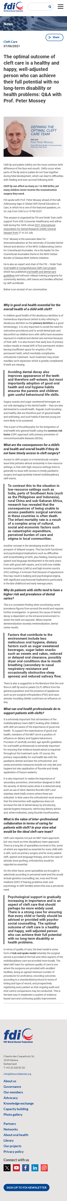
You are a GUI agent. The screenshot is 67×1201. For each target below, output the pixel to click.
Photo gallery (13, 1114)
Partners (10, 1124)
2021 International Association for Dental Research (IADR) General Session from (30, 229)
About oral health (16, 1135)
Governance (12, 1087)
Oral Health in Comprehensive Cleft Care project (30, 268)
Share (56, 37)
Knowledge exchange (19, 1103)
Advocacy (11, 1098)
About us (10, 1081)
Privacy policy (14, 1151)
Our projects (12, 1146)
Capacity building (16, 1109)
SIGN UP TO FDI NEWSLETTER (26, 1187)
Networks (11, 1129)
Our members (13, 1092)
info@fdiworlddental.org (17, 1073)
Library (9, 1140)
